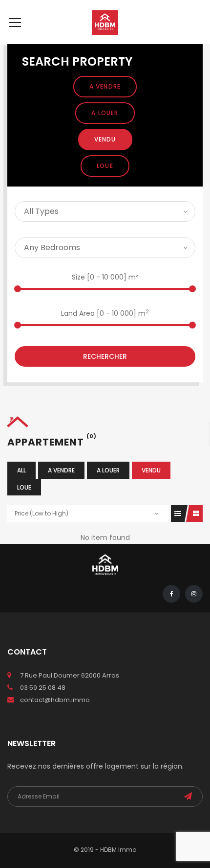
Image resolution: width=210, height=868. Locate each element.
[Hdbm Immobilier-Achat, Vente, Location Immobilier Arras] (105, 22)
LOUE (105, 166)
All (21, 470)
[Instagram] (194, 594)
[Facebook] (171, 594)
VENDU (105, 139)
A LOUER (104, 113)
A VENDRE (105, 86)
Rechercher (105, 356)
